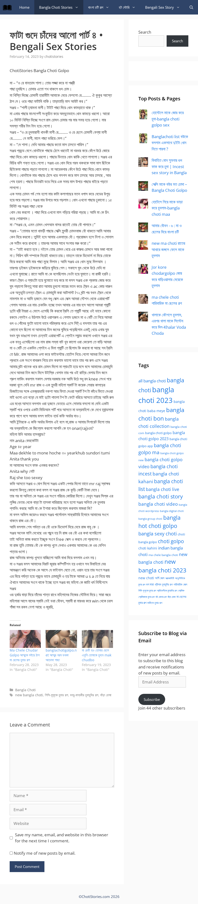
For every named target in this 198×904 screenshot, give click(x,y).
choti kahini (147, 548)
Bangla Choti (25, 690)
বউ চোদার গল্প (161, 597)
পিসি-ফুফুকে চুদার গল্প (56, 695)
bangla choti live (162, 489)
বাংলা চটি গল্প (95, 7)
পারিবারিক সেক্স (180, 584)
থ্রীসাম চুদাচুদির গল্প (164, 584)
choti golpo (171, 541)
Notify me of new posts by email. (44, 853)
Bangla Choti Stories (55, 7)
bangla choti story (160, 496)
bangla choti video (158, 504)
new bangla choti (29, 695)
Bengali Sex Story (159, 7)
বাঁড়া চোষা (105, 695)
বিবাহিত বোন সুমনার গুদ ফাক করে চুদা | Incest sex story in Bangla (169, 166)
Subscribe (152, 699)
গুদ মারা (150, 584)
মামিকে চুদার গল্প (154, 603)
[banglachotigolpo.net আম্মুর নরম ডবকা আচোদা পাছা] (61, 639)
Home (24, 7)
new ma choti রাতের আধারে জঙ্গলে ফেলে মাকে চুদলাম (168, 249)
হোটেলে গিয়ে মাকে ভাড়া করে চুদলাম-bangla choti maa (167, 208)
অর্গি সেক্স (159, 578)
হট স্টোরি (124, 7)
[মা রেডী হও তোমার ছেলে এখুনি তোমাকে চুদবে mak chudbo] (97, 639)
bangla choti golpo (158, 433)
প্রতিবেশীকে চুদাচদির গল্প (167, 590)
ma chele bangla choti (163, 555)
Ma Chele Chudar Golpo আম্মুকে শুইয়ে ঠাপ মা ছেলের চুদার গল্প (25, 655)
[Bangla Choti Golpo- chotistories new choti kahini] (8, 7)
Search (144, 32)
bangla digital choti (172, 511)
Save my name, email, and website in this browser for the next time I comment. (61, 838)
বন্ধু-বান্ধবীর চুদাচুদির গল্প (84, 695)
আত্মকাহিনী (169, 578)
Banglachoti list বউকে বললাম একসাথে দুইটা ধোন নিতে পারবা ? (170, 143)
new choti (146, 578)
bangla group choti (150, 518)
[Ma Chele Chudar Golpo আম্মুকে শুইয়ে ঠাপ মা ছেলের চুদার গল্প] (25, 639)
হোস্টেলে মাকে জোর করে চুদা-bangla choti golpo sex (168, 119)
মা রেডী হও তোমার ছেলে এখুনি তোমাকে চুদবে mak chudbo (96, 655)
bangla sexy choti (157, 533)
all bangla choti (152, 381)
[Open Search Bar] (191, 7)
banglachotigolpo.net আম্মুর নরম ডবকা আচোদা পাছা (61, 655)
